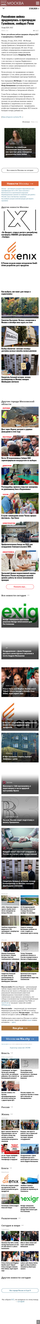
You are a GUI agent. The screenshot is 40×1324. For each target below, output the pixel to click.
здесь (14, 1022)
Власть (5, 1053)
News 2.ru (4, 30)
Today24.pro (5, 1229)
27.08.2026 (33, 8)
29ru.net (4, 940)
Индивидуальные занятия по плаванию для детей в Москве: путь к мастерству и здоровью (18, 196)
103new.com (6, 1005)
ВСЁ (12, 1299)
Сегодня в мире (10, 1225)
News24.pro (5, 1172)
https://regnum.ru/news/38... (12, 117)
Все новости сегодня (13, 595)
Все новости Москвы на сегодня (20, 170)
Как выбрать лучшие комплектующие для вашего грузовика (17, 200)
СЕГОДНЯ (20, 1302)
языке (29, 1020)
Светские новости (5, 1044)
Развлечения (9, 1218)
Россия (5, 1107)
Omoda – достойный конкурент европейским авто (17, 189)
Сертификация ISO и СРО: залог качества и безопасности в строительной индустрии (15, 192)
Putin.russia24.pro (7, 1057)
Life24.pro (4, 1118)
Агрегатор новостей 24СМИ (20, 1048)
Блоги (4, 1168)
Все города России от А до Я (20, 1290)
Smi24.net (4, 894)
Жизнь (5, 1114)
